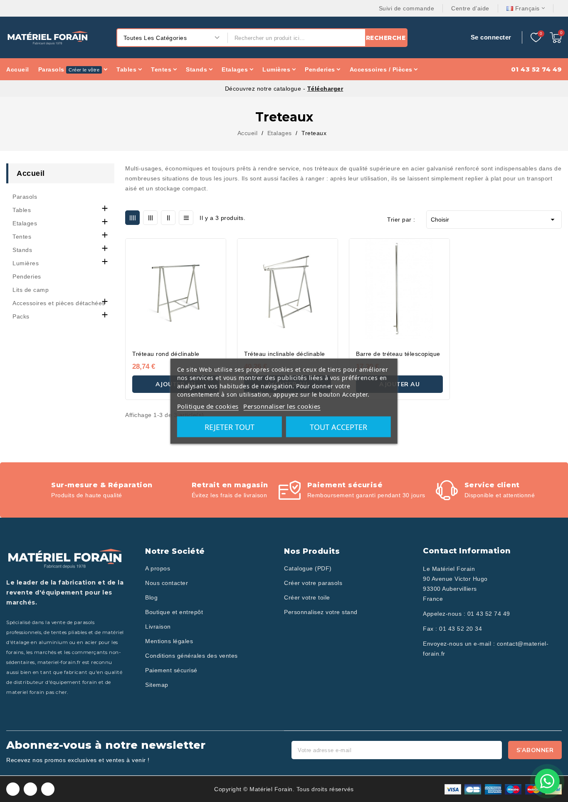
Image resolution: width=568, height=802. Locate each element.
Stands (22, 250)
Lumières (25, 263)
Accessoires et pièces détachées (58, 303)
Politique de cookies (208, 406)
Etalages (24, 223)
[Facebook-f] (13, 789)
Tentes (21, 236)
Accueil (31, 173)
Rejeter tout (229, 427)
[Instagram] (30, 789)
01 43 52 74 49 (488, 613)
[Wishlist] (536, 38)
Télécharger (325, 88)
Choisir (494, 219)
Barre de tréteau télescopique (398, 353)
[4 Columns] (132, 218)
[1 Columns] (186, 218)
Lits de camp (30, 289)
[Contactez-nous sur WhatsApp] (547, 781)
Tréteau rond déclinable (166, 353)
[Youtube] (47, 789)
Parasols (24, 196)
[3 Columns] (150, 218)
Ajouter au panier (399, 386)
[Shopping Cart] (556, 38)
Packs (21, 316)
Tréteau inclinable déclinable (284, 353)
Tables (21, 210)
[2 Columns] (168, 218)
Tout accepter (338, 427)
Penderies (26, 276)
